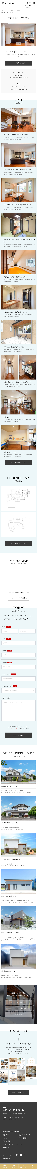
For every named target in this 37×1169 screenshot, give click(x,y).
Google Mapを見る (21, 598)
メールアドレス (6, 674)
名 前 (3, 638)
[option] (18, 34)
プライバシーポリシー (14, 728)
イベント (32, 1167)
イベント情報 (19, 1002)
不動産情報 (7, 1141)
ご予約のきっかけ (6, 686)
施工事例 (6, 1135)
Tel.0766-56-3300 (30, 5)
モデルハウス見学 (20, 1008)
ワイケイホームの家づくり (12, 1131)
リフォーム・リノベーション (12, 1144)
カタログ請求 (19, 1014)
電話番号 (4, 662)
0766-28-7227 (18, 86)
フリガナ (4, 650)
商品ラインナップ (24, 1135)
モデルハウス (7, 1138)
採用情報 (6, 1147)
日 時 (3, 627)
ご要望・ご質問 (6, 698)
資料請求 (14, 1167)
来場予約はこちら (20, 63)
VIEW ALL (21, 1092)
